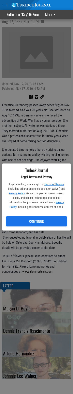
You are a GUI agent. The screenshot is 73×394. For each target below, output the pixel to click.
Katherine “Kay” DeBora (22, 14)
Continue (36, 221)
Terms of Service (54, 184)
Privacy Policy (17, 193)
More (48, 14)
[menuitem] (51, 14)
